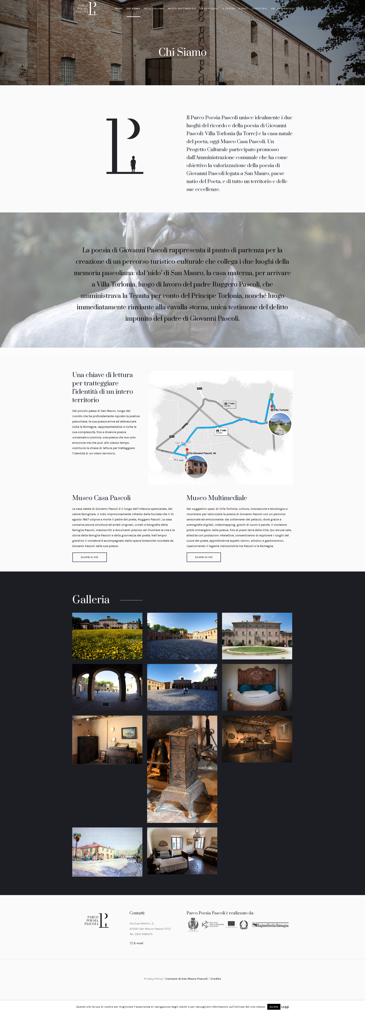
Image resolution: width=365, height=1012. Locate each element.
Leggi (285, 1006)
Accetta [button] (274, 1006)
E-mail (138, 943)
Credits (215, 978)
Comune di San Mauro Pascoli (186, 978)
